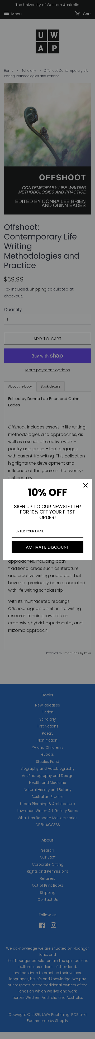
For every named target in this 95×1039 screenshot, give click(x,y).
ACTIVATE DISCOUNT (47, 547)
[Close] (85, 485)
